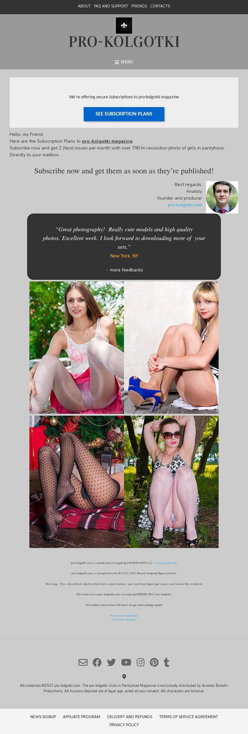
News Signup (43, 717)
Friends (139, 6)
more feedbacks (126, 270)
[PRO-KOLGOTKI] (124, 25)
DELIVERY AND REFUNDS (129, 717)
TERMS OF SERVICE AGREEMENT (188, 717)
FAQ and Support (111, 6)
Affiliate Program (81, 717)
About (84, 6)
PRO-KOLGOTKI (124, 41)
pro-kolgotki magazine (107, 141)
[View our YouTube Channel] (126, 662)
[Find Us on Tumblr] (167, 662)
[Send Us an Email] (83, 662)
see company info (166, 563)
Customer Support (124, 619)
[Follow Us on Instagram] (141, 662)
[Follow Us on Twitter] (111, 662)
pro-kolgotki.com (185, 205)
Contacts (160, 6)
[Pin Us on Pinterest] (154, 662)
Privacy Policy (124, 725)
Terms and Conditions (124, 616)
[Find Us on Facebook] (97, 662)
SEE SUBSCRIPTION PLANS (124, 114)
